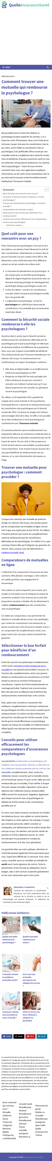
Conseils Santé (25, 1104)
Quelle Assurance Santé (33, 1157)
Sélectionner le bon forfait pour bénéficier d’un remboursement (22, 214)
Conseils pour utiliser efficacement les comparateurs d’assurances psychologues (25, 220)
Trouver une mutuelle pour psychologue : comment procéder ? (24, 204)
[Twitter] (47, 888)
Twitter (38, 1135)
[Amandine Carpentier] (8, 890)
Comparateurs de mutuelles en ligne (18, 209)
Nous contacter (10, 1102)
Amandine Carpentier (24, 887)
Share (8, 1036)
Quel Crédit (40, 1125)
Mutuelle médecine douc (7, 1115)
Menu (7, 67)
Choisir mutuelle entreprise (23, 1130)
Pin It (32, 1036)
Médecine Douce (8, 76)
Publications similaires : (14, 225)
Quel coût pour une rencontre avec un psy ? (20, 193)
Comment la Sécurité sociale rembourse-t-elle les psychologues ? (23, 198)
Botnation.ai (24, 1136)
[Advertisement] (26, 37)
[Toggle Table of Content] (45, 190)
